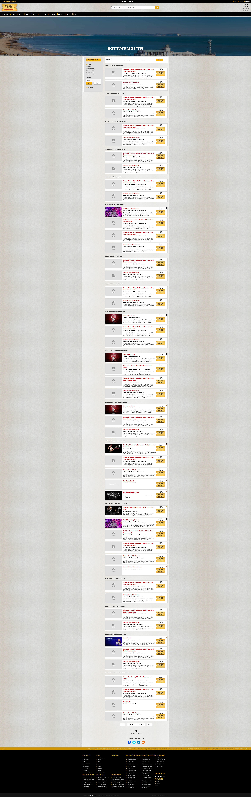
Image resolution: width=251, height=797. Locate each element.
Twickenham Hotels (102, 786)
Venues (158, 783)
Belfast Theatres (131, 763)
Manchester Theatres (146, 764)
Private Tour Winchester (131, 82)
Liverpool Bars (86, 786)
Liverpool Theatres (146, 761)
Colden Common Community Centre (132, 369)
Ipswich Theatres (131, 787)
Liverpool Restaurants (88, 784)
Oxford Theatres (145, 775)
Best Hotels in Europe (117, 781)
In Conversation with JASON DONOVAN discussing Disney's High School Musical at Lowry (93, 749)
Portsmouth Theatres (146, 777)
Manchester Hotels (87, 782)
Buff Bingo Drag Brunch (131, 209)
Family (27, 14)
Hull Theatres (130, 786)
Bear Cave (125, 482)
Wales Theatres (160, 761)
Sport (34, 14)
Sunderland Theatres (146, 784)
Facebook (246, 4)
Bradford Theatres (131, 770)
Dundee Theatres (131, 779)
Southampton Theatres (147, 780)
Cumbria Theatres (161, 759)
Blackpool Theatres (131, 766)
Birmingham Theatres (132, 764)
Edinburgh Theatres (131, 780)
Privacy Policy (86, 766)
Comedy (20, 14)
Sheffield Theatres (146, 779)
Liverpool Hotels (86, 788)
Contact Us (247, 1)
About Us (85, 764)
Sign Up (241, 1)
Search (89, 83)
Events (157, 781)
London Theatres (145, 763)
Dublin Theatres (131, 777)
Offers (68, 14)
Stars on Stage (86, 759)
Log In (235, 1)
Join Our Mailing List (87, 772)
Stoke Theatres (145, 782)
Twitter (246, 6)
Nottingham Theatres (146, 773)
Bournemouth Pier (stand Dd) (131, 223)
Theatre (6, 14)
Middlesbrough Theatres (147, 766)
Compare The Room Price (103, 777)
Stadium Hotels (101, 779)
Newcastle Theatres (146, 770)
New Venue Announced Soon (130, 210)
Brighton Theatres (131, 772)
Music (13, 14)
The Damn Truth (128, 481)
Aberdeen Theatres (131, 759)
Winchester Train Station (130, 84)
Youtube (246, 10)
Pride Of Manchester (87, 777)
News (75, 14)
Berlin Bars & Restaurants (118, 784)
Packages (60, 14)
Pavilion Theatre (127, 317)
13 (148, 724)
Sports (99, 766)
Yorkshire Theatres (161, 757)
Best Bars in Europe (116, 777)
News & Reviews (86, 763)
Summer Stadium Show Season (128, 749)
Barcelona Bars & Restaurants (119, 782)
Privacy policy (165, 795)
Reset (97, 83)
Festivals (52, 14)
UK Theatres (159, 766)
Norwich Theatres (146, 772)
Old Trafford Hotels (102, 784)
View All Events (101, 757)
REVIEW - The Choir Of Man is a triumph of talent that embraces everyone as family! (193, 749)
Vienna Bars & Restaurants (118, 788)
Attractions (43, 14)
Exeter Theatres (131, 782)
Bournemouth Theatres (132, 768)
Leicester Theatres (146, 759)
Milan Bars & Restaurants (118, 786)
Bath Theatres (130, 761)
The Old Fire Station (128, 569)
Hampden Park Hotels (102, 788)
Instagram (246, 8)
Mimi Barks (127, 702)
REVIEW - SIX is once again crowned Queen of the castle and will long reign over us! (44, 749)
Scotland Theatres (161, 763)
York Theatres (145, 787)
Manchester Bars (86, 781)
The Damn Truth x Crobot (131, 492)
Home (84, 757)
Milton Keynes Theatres (147, 768)
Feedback (85, 770)
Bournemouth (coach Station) (131, 73)
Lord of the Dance (129, 316)
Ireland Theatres (160, 764)
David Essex (127, 638)
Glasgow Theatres (131, 784)
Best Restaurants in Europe (118, 779)
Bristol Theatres (131, 773)
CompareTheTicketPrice (132, 757)
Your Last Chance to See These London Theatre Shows (153, 749)
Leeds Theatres (145, 757)
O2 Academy (126, 448)
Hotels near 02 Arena (102, 782)
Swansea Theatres (146, 786)
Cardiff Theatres (131, 775)
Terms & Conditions (156, 795)
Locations (158, 785)
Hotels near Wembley (102, 781)
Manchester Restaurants (88, 779)
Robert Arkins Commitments (132, 567)
